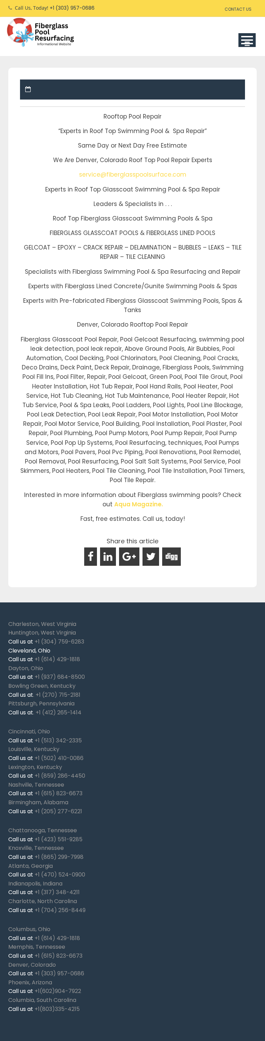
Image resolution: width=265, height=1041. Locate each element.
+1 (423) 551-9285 (58, 839)
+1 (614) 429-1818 (57, 659)
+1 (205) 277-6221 (58, 811)
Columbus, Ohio (29, 929)
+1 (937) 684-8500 (60, 677)
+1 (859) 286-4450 (60, 776)
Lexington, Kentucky (35, 767)
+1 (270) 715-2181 (58, 695)
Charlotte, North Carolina (42, 901)
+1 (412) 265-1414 (58, 712)
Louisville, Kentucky (33, 749)
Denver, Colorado (32, 965)
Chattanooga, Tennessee (42, 830)
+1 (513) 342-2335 (58, 740)
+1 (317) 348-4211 (57, 892)
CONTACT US (238, 9)
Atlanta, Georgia (30, 866)
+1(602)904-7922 (58, 991)
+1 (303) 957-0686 (59, 973)
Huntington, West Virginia (42, 633)
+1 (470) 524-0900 (60, 875)
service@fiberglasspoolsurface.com (132, 174)
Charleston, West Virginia (42, 624)
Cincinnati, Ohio (29, 731)
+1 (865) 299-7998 (59, 857)
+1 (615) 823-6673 (58, 793)
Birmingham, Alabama (38, 802)
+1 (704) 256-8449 (60, 910)
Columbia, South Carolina (42, 1000)
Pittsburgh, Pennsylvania (41, 703)
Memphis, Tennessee (36, 947)
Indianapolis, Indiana (35, 884)
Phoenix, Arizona (30, 982)
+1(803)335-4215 (57, 1009)
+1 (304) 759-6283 (59, 642)
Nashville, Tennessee (36, 785)
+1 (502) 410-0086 (59, 758)
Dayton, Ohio (25, 668)
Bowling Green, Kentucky (42, 686)
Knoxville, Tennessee (36, 848)
